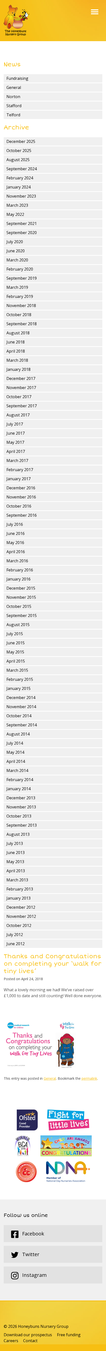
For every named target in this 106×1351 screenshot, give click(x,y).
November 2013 (21, 807)
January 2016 (18, 579)
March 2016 (17, 561)
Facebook (32, 1233)
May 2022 (15, 214)
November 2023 (21, 196)
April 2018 (15, 351)
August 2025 (18, 159)
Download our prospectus (28, 1334)
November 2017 (21, 387)
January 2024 (18, 187)
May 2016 (15, 542)
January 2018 (18, 369)
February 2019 (19, 296)
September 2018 (21, 323)
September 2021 (21, 223)
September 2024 (21, 168)
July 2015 (14, 633)
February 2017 (19, 469)
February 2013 (19, 889)
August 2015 (18, 624)
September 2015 (21, 615)
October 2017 (18, 396)
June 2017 (15, 433)
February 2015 (19, 679)
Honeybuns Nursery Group (16, 20)
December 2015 (20, 588)
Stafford (13, 105)
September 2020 (21, 232)
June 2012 (15, 943)
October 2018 (18, 314)
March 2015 (17, 670)
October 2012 (18, 925)
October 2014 (18, 715)
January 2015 (18, 688)
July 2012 (14, 934)
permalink (89, 1078)
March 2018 (17, 360)
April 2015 (15, 661)
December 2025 (20, 141)
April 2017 (15, 451)
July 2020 (14, 241)
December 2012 (20, 907)
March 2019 (17, 287)
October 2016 (18, 506)
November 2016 (21, 497)
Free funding (69, 1334)
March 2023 (17, 205)
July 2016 (14, 524)
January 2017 (18, 478)
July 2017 (14, 424)
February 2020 (19, 269)
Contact (30, 1340)
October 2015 (18, 606)
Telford (13, 115)
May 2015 (15, 652)
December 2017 (20, 378)
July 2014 (14, 743)
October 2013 (18, 816)
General (13, 87)
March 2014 (17, 770)
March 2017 (17, 460)
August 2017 (18, 415)
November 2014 (21, 706)
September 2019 (21, 278)
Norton (13, 96)
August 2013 (18, 834)
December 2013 (20, 798)
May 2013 (15, 861)
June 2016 (15, 533)
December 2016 (20, 488)
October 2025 (18, 150)
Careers (11, 1340)
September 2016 (21, 515)
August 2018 (18, 333)
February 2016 (19, 570)
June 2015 (15, 643)
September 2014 (21, 725)
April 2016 (15, 551)
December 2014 (20, 697)
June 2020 (15, 251)
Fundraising (17, 78)
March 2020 (17, 260)
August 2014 (18, 734)
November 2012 (21, 916)
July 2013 (14, 843)
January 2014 (18, 788)
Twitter (30, 1254)
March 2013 (17, 880)
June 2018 (15, 342)
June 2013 (15, 852)
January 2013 (18, 898)
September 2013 (21, 825)
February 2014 (19, 779)
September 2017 (21, 406)
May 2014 (15, 752)
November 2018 (21, 305)
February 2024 (19, 178)
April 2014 (15, 761)
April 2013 (15, 870)
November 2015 (21, 597)
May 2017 (15, 442)
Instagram (34, 1275)
